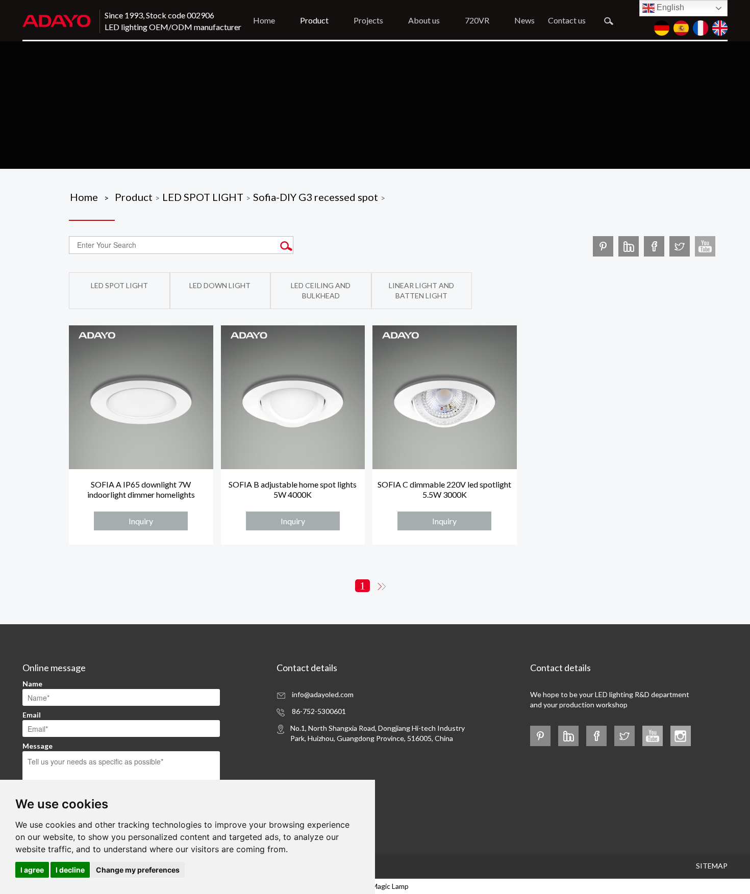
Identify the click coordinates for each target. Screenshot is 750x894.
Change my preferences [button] (138, 869)
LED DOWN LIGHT (220, 285)
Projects (368, 20)
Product (314, 20)
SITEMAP (712, 865)
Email (31, 714)
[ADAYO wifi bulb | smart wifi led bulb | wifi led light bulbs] (705, 246)
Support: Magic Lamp (375, 886)
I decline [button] (70, 869)
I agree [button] (32, 869)
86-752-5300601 (319, 711)
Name (32, 683)
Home (264, 20)
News (524, 20)
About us (424, 20)
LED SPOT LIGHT (202, 197)
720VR (477, 20)
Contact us (567, 20)
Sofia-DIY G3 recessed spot (315, 197)
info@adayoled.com (323, 694)
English (669, 7)
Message (37, 746)
